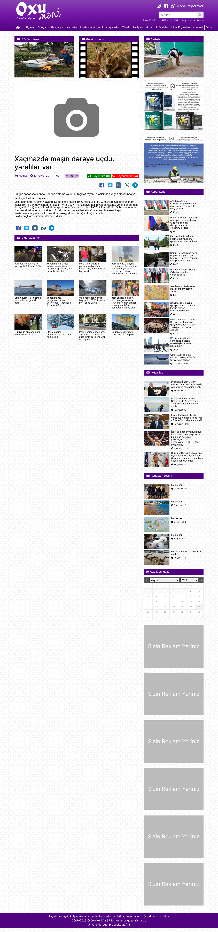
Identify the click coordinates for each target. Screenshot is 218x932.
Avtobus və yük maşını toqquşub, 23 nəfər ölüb (27, 264)
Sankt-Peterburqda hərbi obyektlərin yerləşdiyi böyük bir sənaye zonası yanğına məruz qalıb (183, 257)
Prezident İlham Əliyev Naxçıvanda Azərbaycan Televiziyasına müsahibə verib (184, 402)
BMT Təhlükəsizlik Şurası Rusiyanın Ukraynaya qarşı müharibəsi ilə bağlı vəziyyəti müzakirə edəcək (183, 324)
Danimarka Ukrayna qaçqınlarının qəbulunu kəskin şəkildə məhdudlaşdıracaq (182, 307)
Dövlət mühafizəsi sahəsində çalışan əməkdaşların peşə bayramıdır (180, 342)
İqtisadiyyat (56, 27)
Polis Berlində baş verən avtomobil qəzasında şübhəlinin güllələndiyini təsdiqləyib (92, 336)
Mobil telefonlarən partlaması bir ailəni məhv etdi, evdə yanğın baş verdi (92, 267)
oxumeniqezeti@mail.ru (131, 920)
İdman (149, 27)
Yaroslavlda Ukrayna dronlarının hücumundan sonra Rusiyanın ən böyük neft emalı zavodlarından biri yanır (125, 268)
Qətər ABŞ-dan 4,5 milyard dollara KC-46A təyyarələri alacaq (183, 357)
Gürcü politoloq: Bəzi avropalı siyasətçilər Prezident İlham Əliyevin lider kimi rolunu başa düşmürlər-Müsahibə (187, 457)
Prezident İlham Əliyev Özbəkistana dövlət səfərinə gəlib (182, 272)
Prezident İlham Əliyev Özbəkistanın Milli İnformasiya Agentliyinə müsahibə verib (187, 384)
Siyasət (30, 27)
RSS (111, 920)
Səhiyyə (138, 27)
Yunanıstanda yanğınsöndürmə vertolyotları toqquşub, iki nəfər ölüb (59, 301)
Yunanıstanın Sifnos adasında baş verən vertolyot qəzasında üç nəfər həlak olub (59, 267)
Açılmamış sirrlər (108, 27)
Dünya (42, 27)
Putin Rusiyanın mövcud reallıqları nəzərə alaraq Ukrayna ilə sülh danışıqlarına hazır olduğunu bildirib (183, 222)
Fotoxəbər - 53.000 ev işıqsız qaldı (187, 552)
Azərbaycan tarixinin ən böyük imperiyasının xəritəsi (183, 289)
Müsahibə (162, 27)
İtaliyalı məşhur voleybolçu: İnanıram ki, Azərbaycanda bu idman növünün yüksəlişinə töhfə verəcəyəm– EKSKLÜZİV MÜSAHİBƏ (186, 438)
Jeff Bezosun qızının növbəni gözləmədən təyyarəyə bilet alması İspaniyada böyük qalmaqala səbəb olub (124, 302)
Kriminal (198, 27)
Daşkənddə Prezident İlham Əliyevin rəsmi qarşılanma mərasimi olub (184, 239)
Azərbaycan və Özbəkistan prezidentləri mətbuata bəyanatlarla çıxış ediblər (183, 205)
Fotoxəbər (176, 485)
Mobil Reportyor (189, 6)
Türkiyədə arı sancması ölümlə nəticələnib (27, 333)
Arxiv (176, 20)
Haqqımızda (188, 20)
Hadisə (23, 175)
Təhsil (126, 27)
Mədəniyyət (87, 27)
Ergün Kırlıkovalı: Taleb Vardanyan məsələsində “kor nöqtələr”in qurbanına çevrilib (187, 418)
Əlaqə (200, 20)
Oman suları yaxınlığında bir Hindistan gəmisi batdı (27, 300)
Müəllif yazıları (180, 27)
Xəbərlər (72, 27)
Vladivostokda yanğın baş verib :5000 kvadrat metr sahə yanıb (92, 300)
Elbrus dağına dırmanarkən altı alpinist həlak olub (60, 334)
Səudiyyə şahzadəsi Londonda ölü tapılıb (123, 333)
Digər (209, 27)
